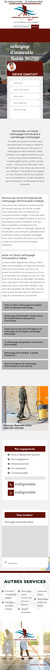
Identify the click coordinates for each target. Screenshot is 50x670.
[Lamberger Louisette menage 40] (25, 11)
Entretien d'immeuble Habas (10, 594)
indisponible (14, 1)
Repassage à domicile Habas (42, 602)
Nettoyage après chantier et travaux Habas (26, 598)
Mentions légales (38, 664)
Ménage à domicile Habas (10, 605)
